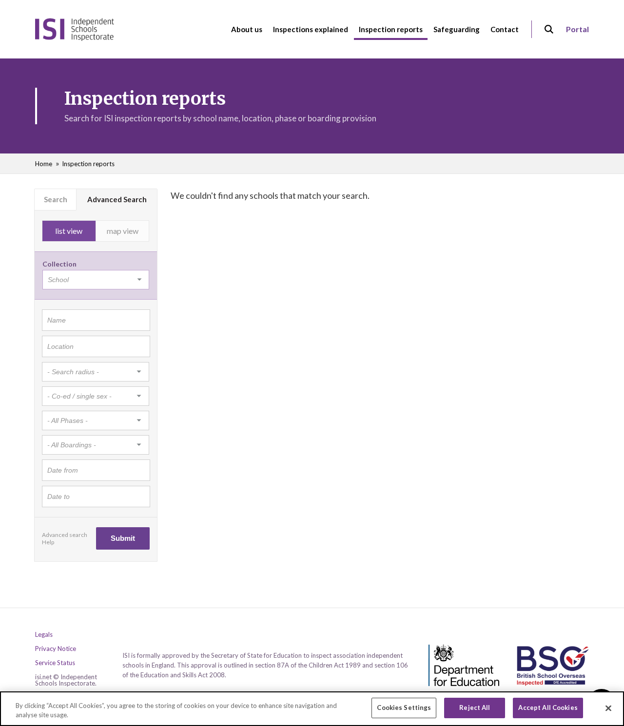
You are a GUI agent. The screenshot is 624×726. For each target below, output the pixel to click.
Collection (59, 264)
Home (43, 164)
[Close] (608, 708)
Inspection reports (88, 164)
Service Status (55, 663)
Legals (44, 634)
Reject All (474, 707)
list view (68, 230)
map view (122, 230)
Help (48, 542)
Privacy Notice (55, 649)
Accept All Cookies (547, 707)
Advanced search (64, 534)
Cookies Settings (404, 707)
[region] (312, 708)
